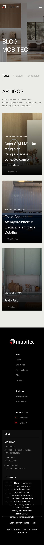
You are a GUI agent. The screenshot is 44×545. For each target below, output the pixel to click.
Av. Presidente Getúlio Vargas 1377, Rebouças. (18, 451)
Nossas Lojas (22, 369)
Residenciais (22, 396)
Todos (5, 75)
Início (18, 359)
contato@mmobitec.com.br (22, 516)
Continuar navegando (19, 522)
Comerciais (21, 401)
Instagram (24, 417)
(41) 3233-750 (11, 460)
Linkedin (23, 422)
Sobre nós (20, 364)
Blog (18, 375)
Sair (34, 522)
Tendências (33, 75)
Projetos (18, 75)
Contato (19, 380)
